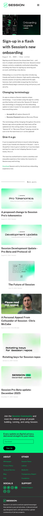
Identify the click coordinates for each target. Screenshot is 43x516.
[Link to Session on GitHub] (5, 491)
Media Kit (25, 470)
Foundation (25, 478)
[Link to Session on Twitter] (5, 487)
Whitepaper (7, 461)
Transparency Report (29, 474)
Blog (4, 474)
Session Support (27, 487)
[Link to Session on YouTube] (16, 487)
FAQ (4, 478)
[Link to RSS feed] (8, 491)
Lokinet (24, 466)
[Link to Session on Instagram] (12, 487)
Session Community (22, 416)
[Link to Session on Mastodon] (8, 487)
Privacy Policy (8, 466)
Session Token (26, 461)
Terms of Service (9, 470)
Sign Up (9, 448)
